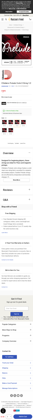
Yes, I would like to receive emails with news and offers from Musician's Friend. (16, 318)
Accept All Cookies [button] (24, 11)
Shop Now (26, 15)
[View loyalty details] (25, 103)
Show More (16, 180)
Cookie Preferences (21, 8)
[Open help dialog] (3, 410)
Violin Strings (25, 30)
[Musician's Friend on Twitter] (14, 395)
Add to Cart (23, 416)
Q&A (12, 86)
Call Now (10, 357)
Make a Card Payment (9, 383)
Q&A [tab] (5, 199)
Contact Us (4, 287)
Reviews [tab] (8, 189)
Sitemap (29, 405)
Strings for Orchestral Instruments (12, 30)
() (5, 86)
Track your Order (7, 363)
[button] (30, 19)
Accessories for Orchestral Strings (16, 27)
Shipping (5, 368)
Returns (4, 373)
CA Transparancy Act (19, 405)
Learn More (5, 232)
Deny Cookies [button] (9, 11)
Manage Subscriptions (9, 388)
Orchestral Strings (18, 25)
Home (10, 25)
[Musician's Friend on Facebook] (11, 395)
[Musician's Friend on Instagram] (21, 395)
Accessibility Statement (8, 407)
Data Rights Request (26, 401)
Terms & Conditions (22, 403)
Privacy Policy (19, 3)
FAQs (4, 378)
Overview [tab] (8, 153)
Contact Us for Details (7, 260)
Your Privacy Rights (7, 405)
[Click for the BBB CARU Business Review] (16, 411)
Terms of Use (12, 8)
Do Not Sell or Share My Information (10, 401)
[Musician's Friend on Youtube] (18, 395)
